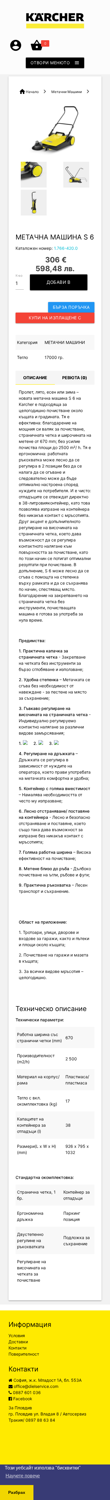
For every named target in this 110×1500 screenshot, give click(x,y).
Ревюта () (74, 377)
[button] (15, 50)
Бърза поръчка (71, 307)
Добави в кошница (56, 284)
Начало (32, 92)
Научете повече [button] (23, 1475)
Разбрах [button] (16, 1492)
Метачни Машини (66, 92)
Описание (35, 377)
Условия (17, 1335)
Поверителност (24, 1353)
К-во (19, 275)
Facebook (22, 1398)
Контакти (17, 1347)
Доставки (18, 1341)
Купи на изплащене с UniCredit (55, 319)
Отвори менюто (55, 62)
